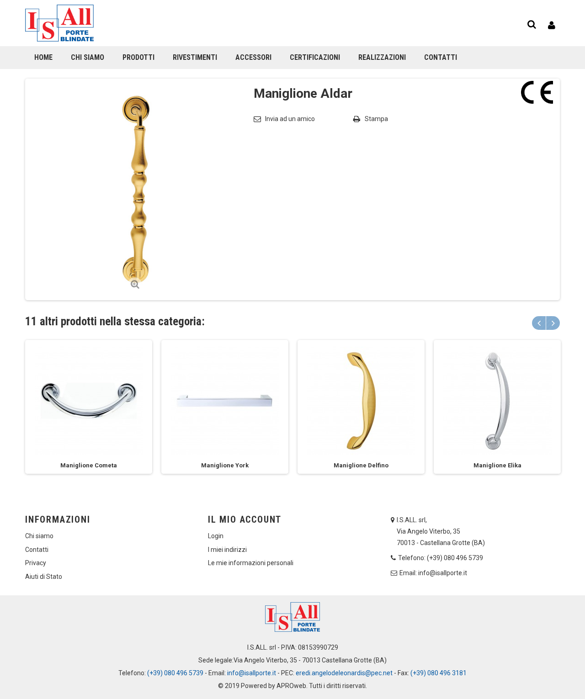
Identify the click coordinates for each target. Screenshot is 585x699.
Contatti (440, 57)
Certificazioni (315, 57)
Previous (539, 323)
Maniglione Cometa (88, 465)
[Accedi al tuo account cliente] (551, 25)
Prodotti (138, 57)
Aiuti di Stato (43, 576)
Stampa (376, 118)
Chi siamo (87, 57)
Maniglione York (225, 465)
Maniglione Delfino (361, 465)
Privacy (35, 563)
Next (553, 323)
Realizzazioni (382, 57)
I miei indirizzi (227, 549)
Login (215, 536)
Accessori (253, 57)
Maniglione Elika (497, 465)
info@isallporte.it (251, 673)
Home (43, 57)
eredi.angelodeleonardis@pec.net (344, 673)
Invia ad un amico (290, 118)
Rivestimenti (195, 57)
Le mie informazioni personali (250, 563)
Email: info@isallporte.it (433, 573)
